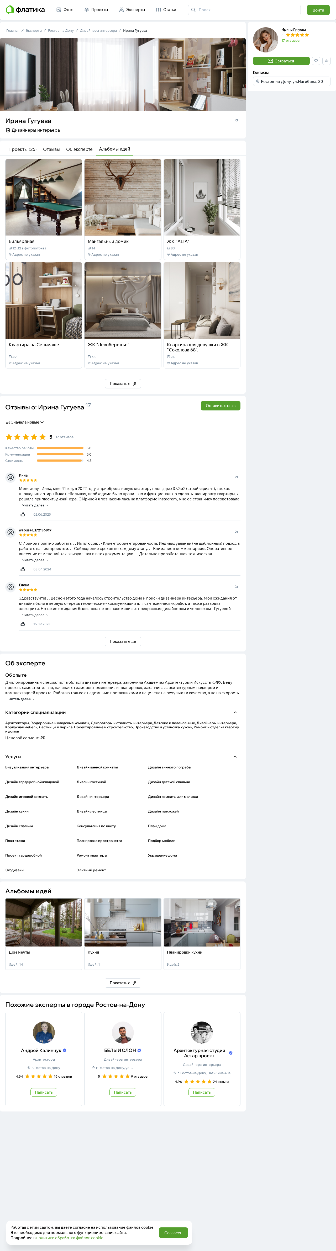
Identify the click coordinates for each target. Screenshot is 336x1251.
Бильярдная (21, 241)
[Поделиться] (64, 228)
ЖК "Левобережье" (108, 344)
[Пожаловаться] (236, 120)
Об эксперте (79, 149)
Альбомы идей (114, 149)
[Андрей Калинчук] (44, 1059)
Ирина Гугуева (135, 30)
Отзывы (51, 149)
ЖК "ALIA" (178, 241)
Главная (12, 30)
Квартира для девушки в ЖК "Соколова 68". (197, 347)
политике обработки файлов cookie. (70, 1237)
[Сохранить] (74, 228)
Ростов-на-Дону (61, 30)
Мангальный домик (108, 241)
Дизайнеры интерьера (98, 30)
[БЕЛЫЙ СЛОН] (123, 1059)
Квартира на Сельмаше (34, 344)
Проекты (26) (22, 149)
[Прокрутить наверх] (326, 1241)
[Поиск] (193, 10)
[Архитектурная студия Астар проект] (202, 1059)
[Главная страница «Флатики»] (25, 10)
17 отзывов (290, 40)
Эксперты (34, 30)
